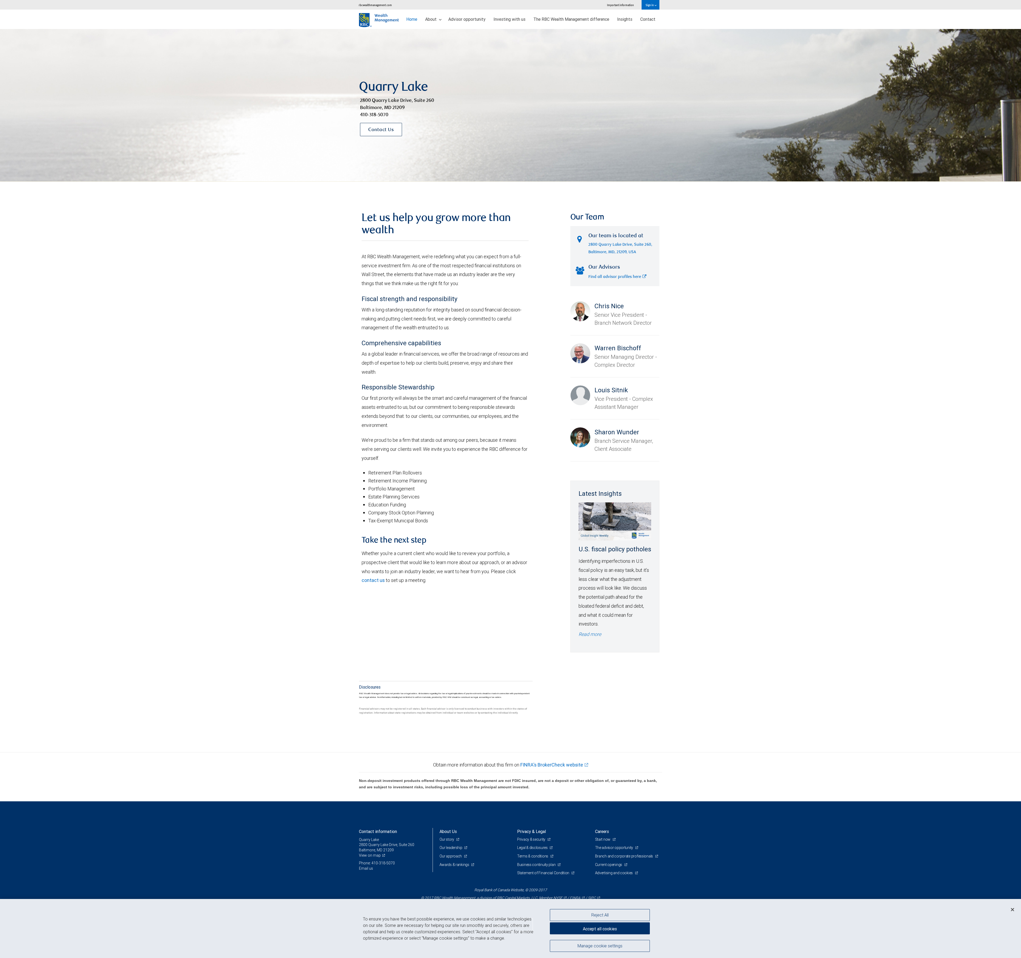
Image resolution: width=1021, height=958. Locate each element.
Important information (620, 5)
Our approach (451, 856)
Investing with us (509, 19)
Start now (603, 839)
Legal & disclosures (532, 847)
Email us (366, 868)
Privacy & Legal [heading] (531, 831)
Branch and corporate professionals (624, 856)
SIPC (592, 897)
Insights (624, 19)
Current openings (609, 864)
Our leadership (451, 847)
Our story (447, 839)
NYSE (557, 897)
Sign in (650, 5)
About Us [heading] (448, 831)
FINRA (575, 897)
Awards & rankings (455, 864)
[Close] (1012, 909)
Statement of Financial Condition (543, 872)
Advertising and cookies (614, 872)
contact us (373, 580)
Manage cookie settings (600, 945)
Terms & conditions (533, 856)
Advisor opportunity (467, 19)
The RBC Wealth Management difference (571, 19)
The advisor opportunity (614, 847)
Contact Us (381, 130)
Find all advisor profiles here (614, 277)
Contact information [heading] (378, 831)
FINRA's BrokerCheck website (551, 765)
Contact (647, 19)
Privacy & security (531, 839)
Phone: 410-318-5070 (377, 863)
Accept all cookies (600, 928)
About (431, 19)
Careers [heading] (602, 831)
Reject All (600, 915)
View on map (370, 855)
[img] (510, 105)
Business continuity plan (536, 864)
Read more (590, 634)
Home (411, 19)
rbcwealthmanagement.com (375, 5)
